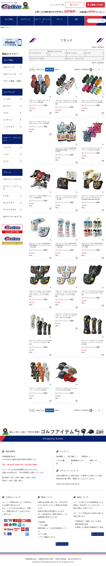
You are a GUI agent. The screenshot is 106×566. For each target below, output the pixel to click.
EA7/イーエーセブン (11, 216)
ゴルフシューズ (9, 74)
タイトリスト (8, 203)
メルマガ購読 (60, 462)
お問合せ (84, 456)
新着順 (57, 69)
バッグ (6, 154)
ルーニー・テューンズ (11, 187)
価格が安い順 (40, 69)
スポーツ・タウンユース (42, 20)
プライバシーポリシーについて (67, 484)
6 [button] (99, 69)
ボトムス (7, 106)
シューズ (7, 147)
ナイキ (6, 196)
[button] (102, 69)
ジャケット (7, 120)
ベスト (6, 113)
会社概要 (59, 456)
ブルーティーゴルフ (11, 179)
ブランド (59, 19)
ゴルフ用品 (8, 19)
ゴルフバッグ (8, 67)
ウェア (6, 161)
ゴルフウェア (26, 19)
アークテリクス (9, 209)
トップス (7, 99)
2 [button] (93, 69)
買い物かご (72, 456)
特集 (76, 19)
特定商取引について (77, 462)
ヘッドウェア (8, 127)
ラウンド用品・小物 (11, 81)
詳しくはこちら (62, 544)
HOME (2, 27)
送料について (94, 462)
